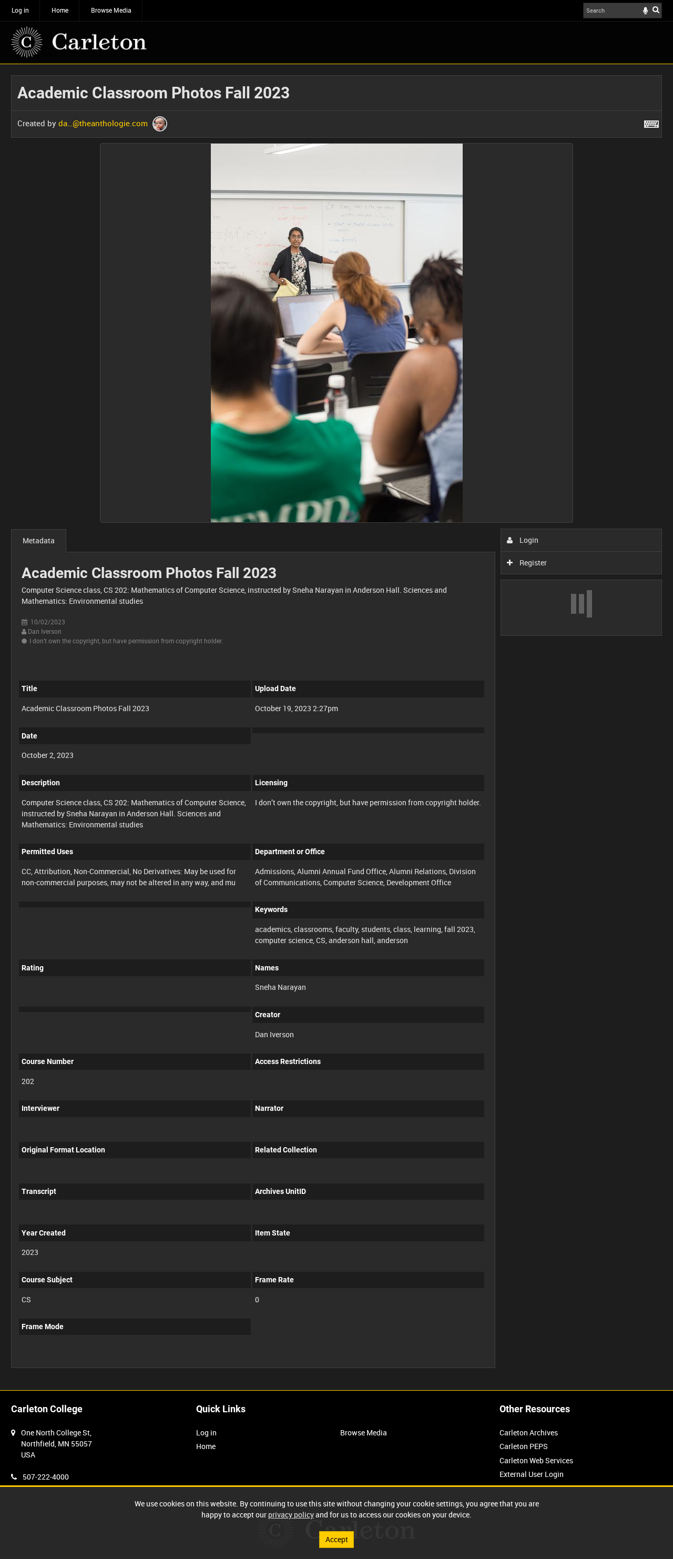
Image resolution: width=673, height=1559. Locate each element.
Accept (336, 1539)
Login (528, 540)
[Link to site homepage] (79, 42)
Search (655, 9)
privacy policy (291, 1515)
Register (532, 563)
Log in (20, 10)
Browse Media (111, 10)
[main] (336, 727)
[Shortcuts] (651, 122)
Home (60, 10)
